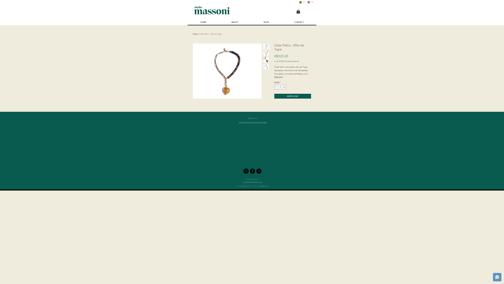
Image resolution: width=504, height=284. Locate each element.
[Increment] (284, 87)
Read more (278, 77)
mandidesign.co (264, 186)
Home (195, 34)
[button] (298, 11)
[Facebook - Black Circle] (252, 171)
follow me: (253, 118)
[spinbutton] (280, 87)
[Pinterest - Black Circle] (258, 171)
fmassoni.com (246, 186)
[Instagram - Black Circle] (246, 171)
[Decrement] (276, 87)
